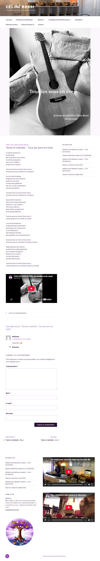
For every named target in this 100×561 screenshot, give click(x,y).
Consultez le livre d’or (12, 510)
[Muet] (89, 485)
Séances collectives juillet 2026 (72, 174)
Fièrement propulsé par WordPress (54, 556)
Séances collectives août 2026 (72, 165)
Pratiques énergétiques (24, 20)
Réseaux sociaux (12, 24)
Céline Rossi (20, 7)
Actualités (78, 20)
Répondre (15, 347)
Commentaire (12, 366)
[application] (69, 472)
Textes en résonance (18, 313)
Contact (41, 24)
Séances (41, 20)
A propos (9, 20)
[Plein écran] (92, 485)
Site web (9, 413)
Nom (8, 393)
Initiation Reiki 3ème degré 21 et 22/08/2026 (76, 155)
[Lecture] (45, 485)
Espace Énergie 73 (27, 24)
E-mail (9, 403)
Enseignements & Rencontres (59, 20)
